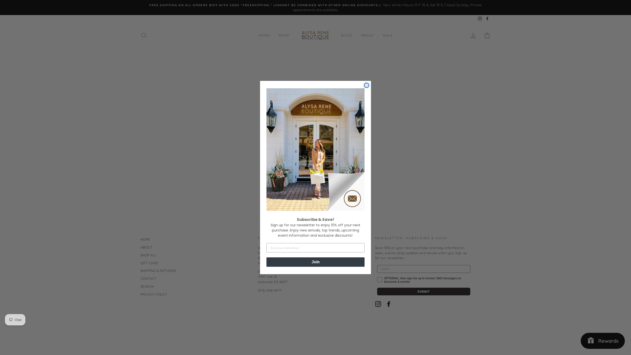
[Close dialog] (366, 85)
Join (316, 262)
